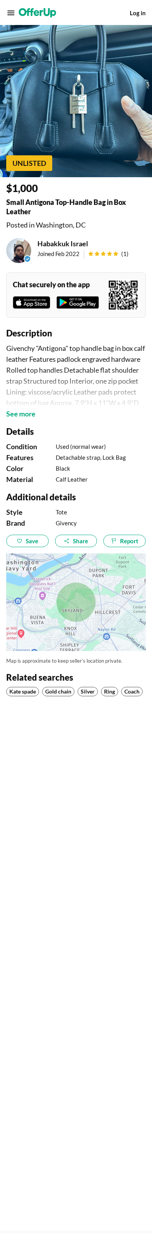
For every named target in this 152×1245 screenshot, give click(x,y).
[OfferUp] (37, 13)
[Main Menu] (11, 13)
